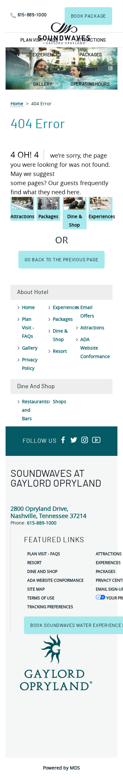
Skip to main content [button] (26, 5)
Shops (59, 401)
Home (16, 103)
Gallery (42, 84)
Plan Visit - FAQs (39, 40)
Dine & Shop (50, 69)
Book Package (88, 16)
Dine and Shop (42, 571)
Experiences (46, 55)
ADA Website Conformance (95, 347)
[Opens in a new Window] (63, 440)
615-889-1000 (32, 15)
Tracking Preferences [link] (50, 606)
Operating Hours (90, 84)
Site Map (36, 589)
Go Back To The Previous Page (61, 260)
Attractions (91, 40)
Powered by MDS (61, 768)
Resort (89, 69)
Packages (90, 55)
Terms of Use (40, 597)
